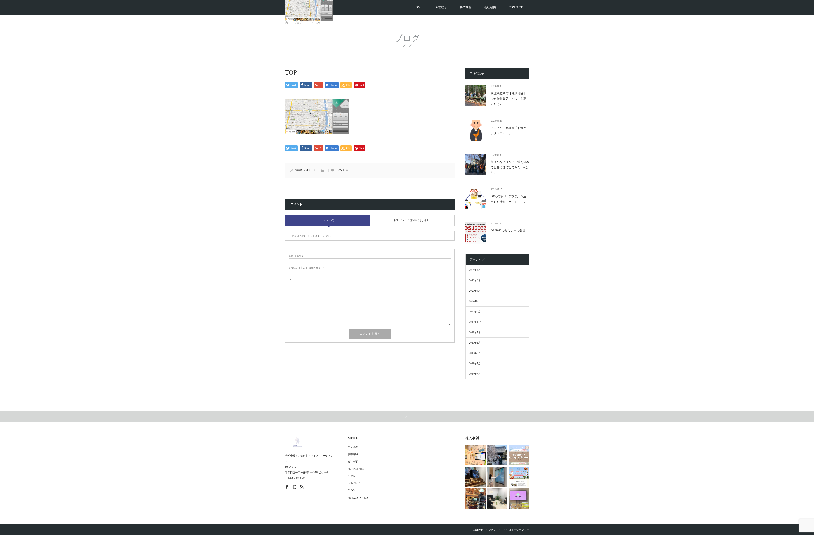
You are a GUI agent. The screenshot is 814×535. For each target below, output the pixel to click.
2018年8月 (475, 353)
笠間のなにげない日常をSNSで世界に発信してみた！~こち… (510, 167)
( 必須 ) (296, 256)
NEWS (351, 476)
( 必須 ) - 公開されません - (308, 268)
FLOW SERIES (356, 468)
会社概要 (490, 7)
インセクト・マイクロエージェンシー (507, 529)
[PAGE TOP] (407, 416)
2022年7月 (475, 301)
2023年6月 (475, 280)
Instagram (294, 486)
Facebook (286, 486)
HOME (418, 7)
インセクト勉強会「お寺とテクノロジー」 (508, 130)
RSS (301, 486)
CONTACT (516, 7)
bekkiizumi (309, 170)
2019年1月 (475, 342)
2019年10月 (475, 321)
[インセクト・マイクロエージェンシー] (310, 442)
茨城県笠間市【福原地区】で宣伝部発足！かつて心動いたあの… (508, 99)
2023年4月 (475, 290)
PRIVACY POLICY (358, 497)
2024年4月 (475, 270)
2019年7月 (475, 332)
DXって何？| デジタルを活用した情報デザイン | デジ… (510, 199)
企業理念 (441, 7)
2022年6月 (475, 311)
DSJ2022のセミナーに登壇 (508, 230)
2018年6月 (475, 373)
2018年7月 (475, 363)
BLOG (351, 490)
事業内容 (465, 7)
